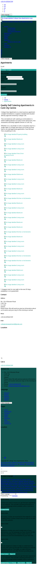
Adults (3, 80)
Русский (25, 488)
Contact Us (7, 47)
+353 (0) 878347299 (7, 1)
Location (7, 45)
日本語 (34, 486)
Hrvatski (15, 484)
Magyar (10, 484)
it (4, 11)
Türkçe (20, 486)
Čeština (3, 484)
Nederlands (13, 486)
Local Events (11, 28)
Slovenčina (27, 490)
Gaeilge (21, 481)
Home (6, 26)
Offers (6, 38)
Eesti (8, 481)
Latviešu (31, 481)
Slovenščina (19, 490)
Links (5, 43)
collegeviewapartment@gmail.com (11, 324)
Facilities (7, 35)
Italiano (6, 400)
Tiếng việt (19, 488)
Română (30, 488)
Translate (15, 496)
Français (6, 398)
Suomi (16, 481)
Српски (8, 490)
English (6, 394)
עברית (31, 484)
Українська (28, 486)
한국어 (3, 488)
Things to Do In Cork (14, 42)
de (5, 4)
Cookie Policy (30, 464)
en (5, 6)
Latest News (11, 30)
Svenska (3, 490)
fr (4, 10)
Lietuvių (26, 481)
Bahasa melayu (13, 483)
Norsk (8, 486)
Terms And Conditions (8, 466)
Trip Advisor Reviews (14, 31)
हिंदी (7, 484)
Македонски (4, 483)
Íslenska (3, 486)
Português (8, 488)
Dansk (29, 479)
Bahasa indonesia (23, 484)
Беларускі (32, 483)
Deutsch (6, 393)
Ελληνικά (3, 481)
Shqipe (13, 490)
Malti (19, 483)
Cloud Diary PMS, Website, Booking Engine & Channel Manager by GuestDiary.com (17, 463)
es (5, 8)
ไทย (23, 486)
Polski (14, 488)
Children (3, 87)
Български (25, 483)
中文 (32, 490)
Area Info (7, 40)
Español (6, 396)
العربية (12, 481)
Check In (3, 77)
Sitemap (22, 464)
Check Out (4, 79)
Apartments (7, 33)
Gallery (6, 36)
